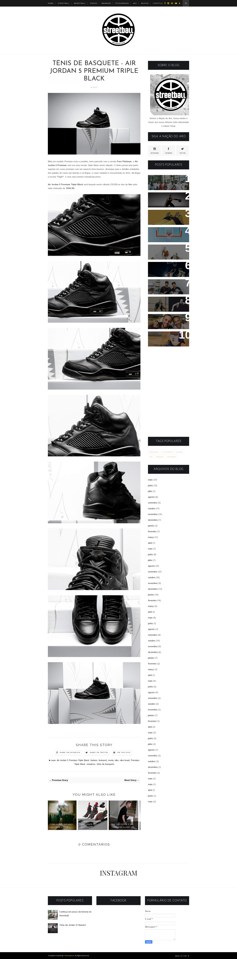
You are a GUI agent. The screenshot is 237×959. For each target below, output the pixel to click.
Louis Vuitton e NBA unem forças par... (124, 825)
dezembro (153, 520)
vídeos (93, 3)
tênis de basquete (105, 764)
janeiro (151, 525)
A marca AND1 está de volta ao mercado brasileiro (167, 233)
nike (117, 760)
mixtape (179, 452)
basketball (154, 452)
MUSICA (145, 3)
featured (103, 760)
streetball (64, 3)
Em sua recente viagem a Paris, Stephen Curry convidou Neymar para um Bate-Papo (166, 323)
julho (150, 491)
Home (50, 3)
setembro (152, 502)
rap (150, 457)
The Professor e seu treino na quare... (93, 825)
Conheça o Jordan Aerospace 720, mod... (61, 824)
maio (150, 479)
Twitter (182, 153)
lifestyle (158, 3)
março (151, 537)
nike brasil (124, 760)
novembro (153, 514)
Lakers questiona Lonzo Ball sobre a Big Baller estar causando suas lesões (168, 339)
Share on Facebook (70, 752)
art (135, 3)
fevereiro (152, 531)
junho (150, 485)
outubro (151, 508)
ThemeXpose (69, 955)
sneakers (91, 764)
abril (150, 543)
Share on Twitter (99, 752)
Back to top (181, 956)
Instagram (155, 153)
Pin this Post (124, 752)
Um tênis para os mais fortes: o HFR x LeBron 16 (166, 250)
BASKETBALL (80, 3)
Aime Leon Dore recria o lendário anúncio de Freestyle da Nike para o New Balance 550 (165, 306)
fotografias (122, 3)
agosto (151, 497)
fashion (94, 760)
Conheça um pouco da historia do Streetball (164, 180)
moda (110, 760)
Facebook (168, 153)
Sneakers (106, 3)
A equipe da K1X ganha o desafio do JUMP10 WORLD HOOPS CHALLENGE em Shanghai (167, 271)
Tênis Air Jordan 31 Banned (167, 196)
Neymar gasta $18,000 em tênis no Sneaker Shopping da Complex (167, 286)
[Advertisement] (168, 392)
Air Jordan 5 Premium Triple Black (73, 760)
